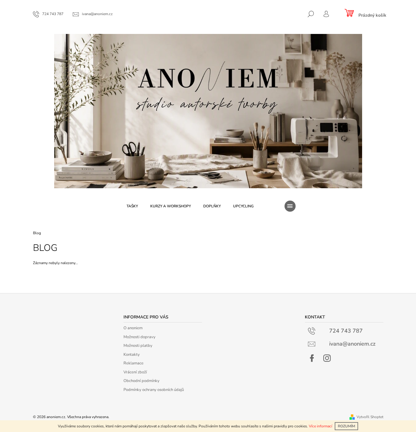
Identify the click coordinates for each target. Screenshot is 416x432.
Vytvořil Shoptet (370, 416)
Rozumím (346, 426)
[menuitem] (132, 206)
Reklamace (133, 363)
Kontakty (131, 354)
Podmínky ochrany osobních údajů (153, 390)
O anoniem (133, 328)
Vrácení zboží (135, 372)
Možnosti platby (137, 345)
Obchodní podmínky (141, 381)
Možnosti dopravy (139, 337)
